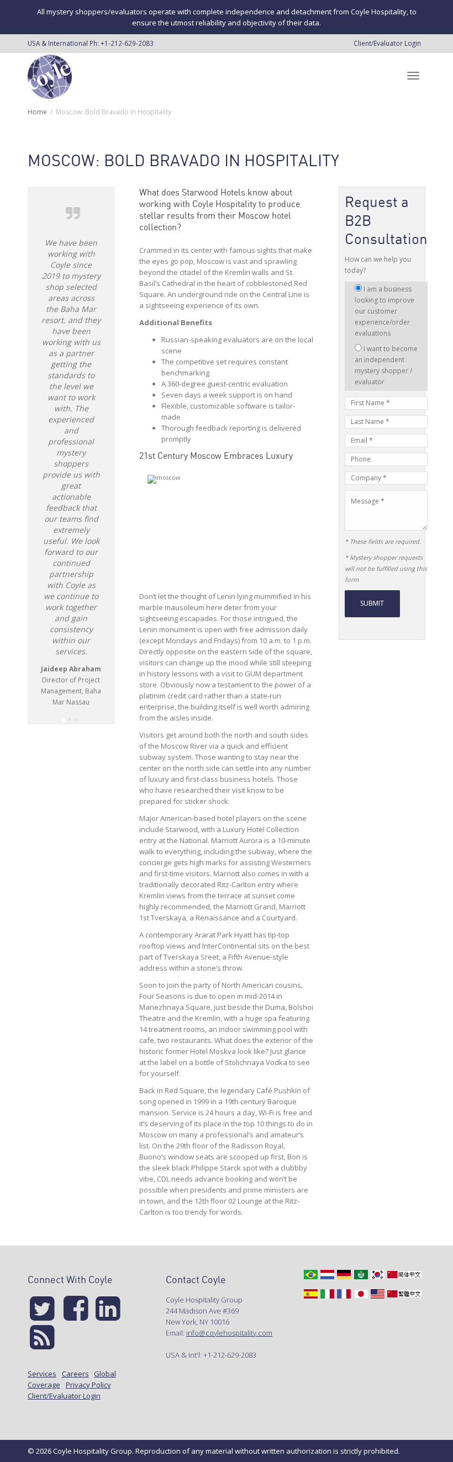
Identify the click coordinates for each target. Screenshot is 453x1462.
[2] (69, 719)
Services (42, 1374)
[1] (63, 719)
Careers (75, 1374)
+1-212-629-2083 (127, 43)
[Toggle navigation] (413, 75)
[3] (75, 719)
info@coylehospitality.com (229, 1333)
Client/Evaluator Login (387, 43)
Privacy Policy (88, 1385)
